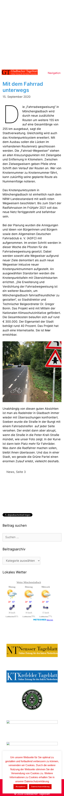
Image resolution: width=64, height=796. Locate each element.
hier (48, 330)
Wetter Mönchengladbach (29, 582)
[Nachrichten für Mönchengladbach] (19, 72)
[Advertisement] (32, 34)
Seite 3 (21, 472)
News (10, 472)
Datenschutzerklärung (40, 787)
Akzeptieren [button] (20, 787)
